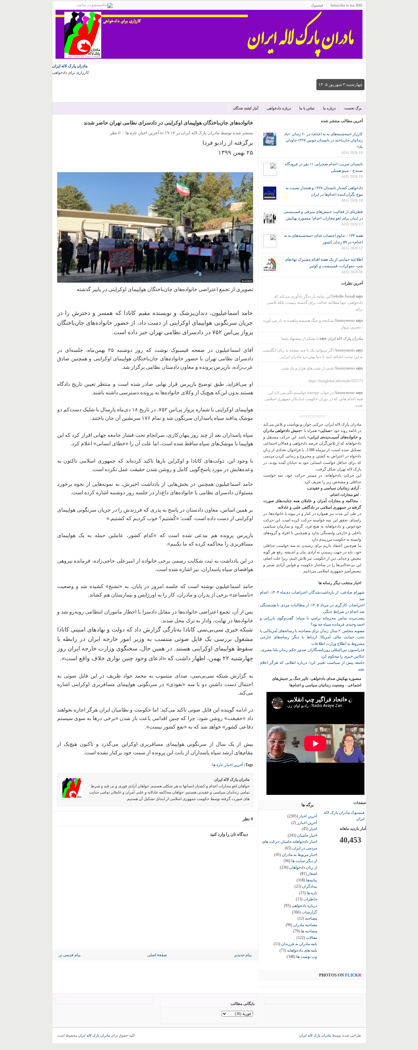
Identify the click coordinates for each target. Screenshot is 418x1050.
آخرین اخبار (149, 132)
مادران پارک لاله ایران (70, 66)
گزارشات (309, 912)
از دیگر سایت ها (304, 861)
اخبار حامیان (307, 835)
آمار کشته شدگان (245, 108)
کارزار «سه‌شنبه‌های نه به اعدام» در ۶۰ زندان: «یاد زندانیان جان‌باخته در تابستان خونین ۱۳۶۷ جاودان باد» (323, 140)
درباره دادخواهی (279, 108)
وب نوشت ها (306, 956)
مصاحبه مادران (305, 925)
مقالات (311, 937)
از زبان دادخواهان (303, 867)
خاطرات (310, 899)
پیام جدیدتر (242, 955)
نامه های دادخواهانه (302, 950)
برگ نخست (353, 108)
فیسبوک (317, 5)
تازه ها (131, 132)
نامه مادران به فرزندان (299, 944)
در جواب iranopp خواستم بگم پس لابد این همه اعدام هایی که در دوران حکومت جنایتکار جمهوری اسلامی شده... (314, 399)
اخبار (313, 829)
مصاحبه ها (309, 931)
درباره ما (329, 108)
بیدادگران (309, 886)
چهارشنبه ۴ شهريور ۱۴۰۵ (340, 84)
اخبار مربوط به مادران (299, 854)
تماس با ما (306, 108)
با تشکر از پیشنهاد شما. (300, 338)
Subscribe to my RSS (346, 5)
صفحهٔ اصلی (157, 955)
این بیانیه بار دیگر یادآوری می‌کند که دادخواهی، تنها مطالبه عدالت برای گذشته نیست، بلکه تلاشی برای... (315, 302)
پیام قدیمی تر (69, 955)
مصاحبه (311, 918)
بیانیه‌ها (311, 880)
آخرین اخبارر (307, 822)
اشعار (312, 873)
